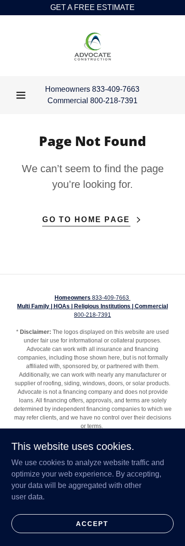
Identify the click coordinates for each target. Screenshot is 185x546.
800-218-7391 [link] (114, 101)
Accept (92, 523)
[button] (20, 95)
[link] (92, 46)
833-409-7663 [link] (115, 89)
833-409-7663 (92, 297)
